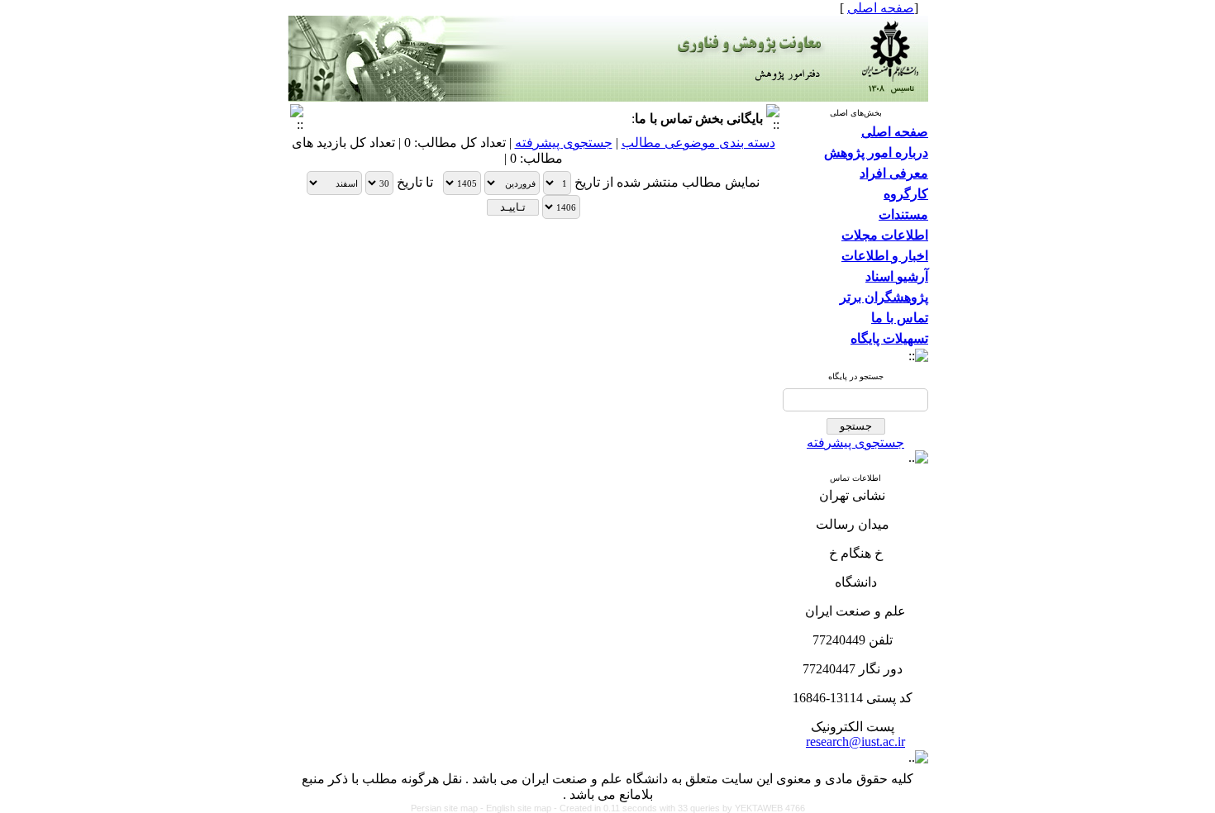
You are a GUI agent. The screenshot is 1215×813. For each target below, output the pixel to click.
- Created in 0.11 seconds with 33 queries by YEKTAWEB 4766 (679, 808)
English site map (520, 808)
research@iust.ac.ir (855, 742)
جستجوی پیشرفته (855, 442)
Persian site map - (448, 808)
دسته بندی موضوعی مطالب (698, 143)
